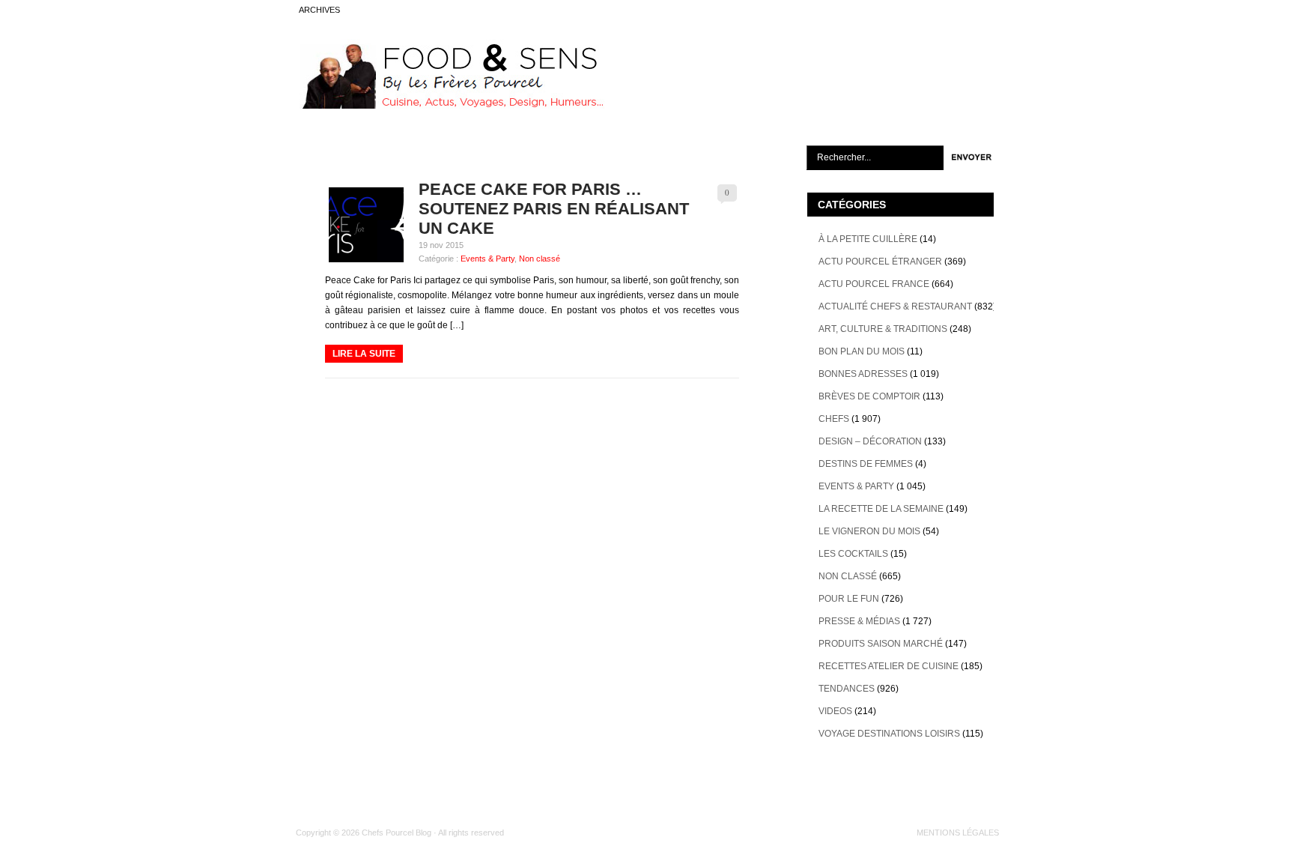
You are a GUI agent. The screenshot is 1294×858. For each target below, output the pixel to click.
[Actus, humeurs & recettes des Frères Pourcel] (450, 105)
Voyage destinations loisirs (889, 733)
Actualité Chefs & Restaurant (895, 306)
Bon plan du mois (861, 351)
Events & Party (487, 258)
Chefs (833, 419)
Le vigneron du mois (869, 531)
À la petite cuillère (867, 239)
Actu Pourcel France (873, 284)
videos (835, 711)
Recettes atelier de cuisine (888, 666)
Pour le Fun (848, 598)
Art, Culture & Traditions (882, 329)
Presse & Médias (859, 621)
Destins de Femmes (865, 464)
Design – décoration (870, 441)
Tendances (846, 688)
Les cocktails (853, 554)
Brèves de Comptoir (869, 396)
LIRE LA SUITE (363, 353)
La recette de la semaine (881, 509)
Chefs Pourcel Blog (396, 832)
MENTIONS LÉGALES (958, 832)
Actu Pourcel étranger (880, 261)
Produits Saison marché (880, 643)
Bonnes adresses (863, 374)
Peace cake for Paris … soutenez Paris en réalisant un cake (554, 209)
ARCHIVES (319, 9)
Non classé (539, 258)
